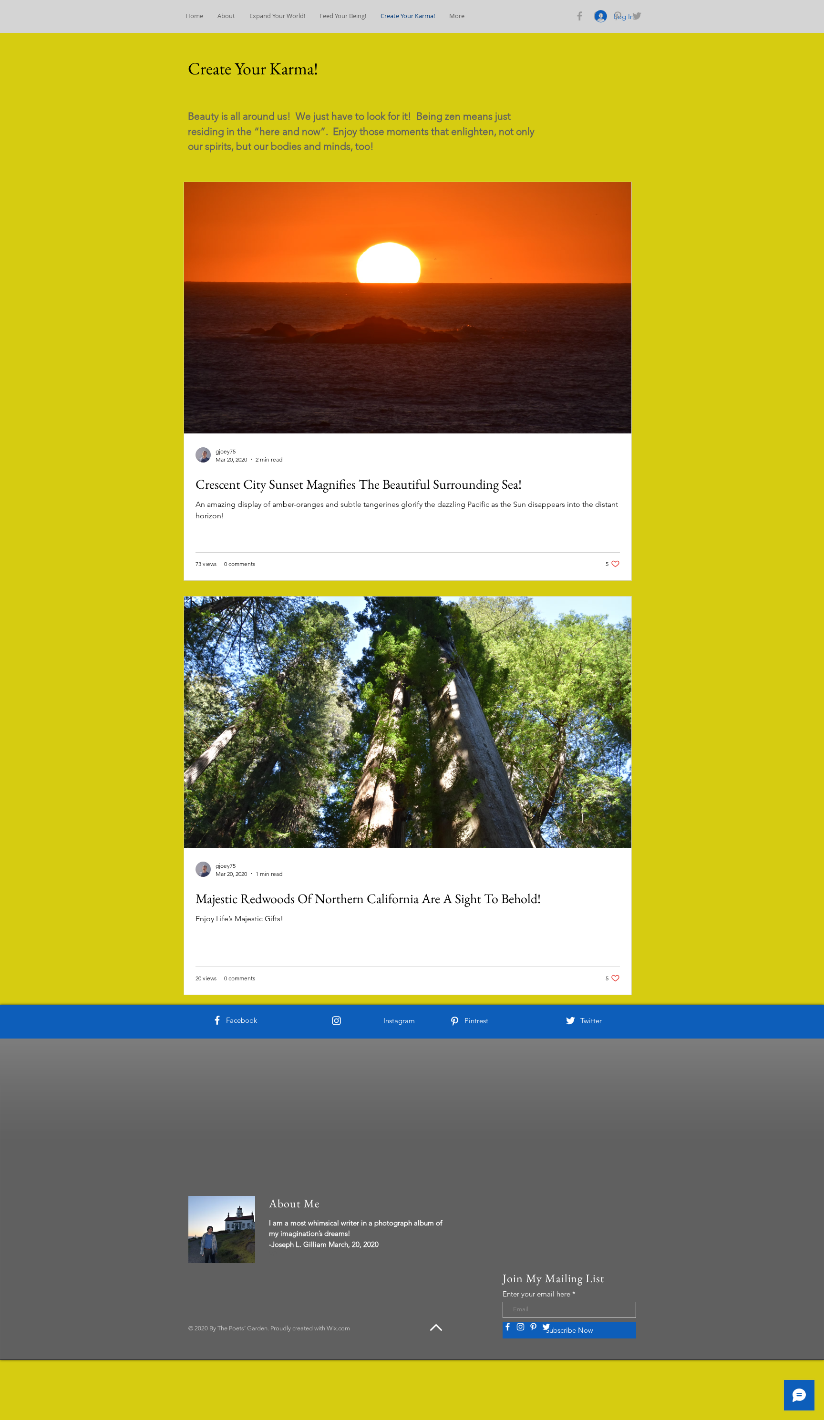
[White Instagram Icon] (336, 1021)
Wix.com (338, 1328)
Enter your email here (536, 1293)
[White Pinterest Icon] (455, 1021)
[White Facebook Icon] (217, 1020)
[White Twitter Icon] (571, 1021)
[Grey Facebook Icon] (580, 16)
